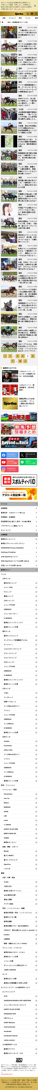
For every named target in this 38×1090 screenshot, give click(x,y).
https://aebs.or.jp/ (7, 1074)
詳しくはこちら (19, 9)
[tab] (20, 18)
